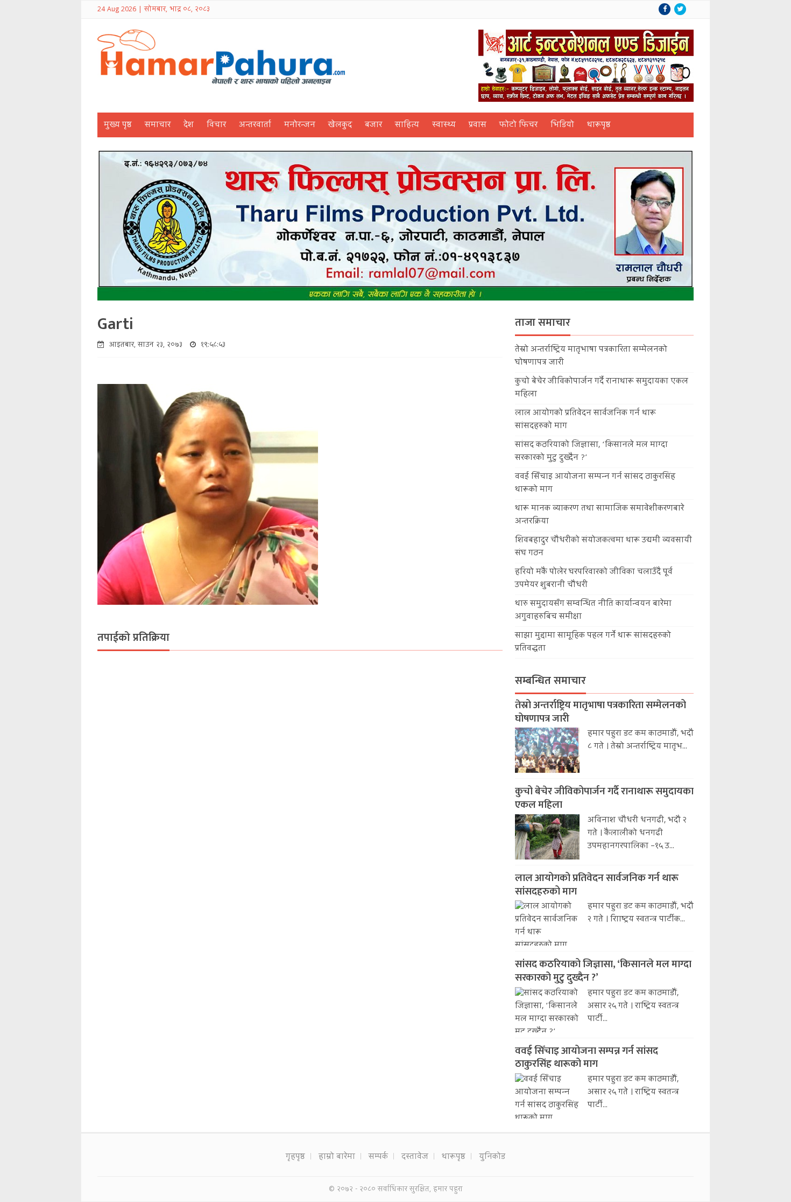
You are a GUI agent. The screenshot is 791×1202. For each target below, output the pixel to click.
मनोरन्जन (299, 125)
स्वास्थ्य (444, 125)
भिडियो (562, 125)
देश (188, 125)
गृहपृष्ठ (295, 1157)
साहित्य (407, 125)
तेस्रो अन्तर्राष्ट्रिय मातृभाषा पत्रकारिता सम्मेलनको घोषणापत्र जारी (600, 712)
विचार (216, 125)
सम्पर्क (378, 1157)
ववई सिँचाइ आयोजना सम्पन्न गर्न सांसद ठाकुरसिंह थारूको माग (586, 1058)
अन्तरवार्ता (255, 125)
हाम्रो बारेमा (337, 1157)
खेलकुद (340, 125)
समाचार (158, 125)
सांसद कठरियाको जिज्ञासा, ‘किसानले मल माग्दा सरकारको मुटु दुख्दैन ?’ (603, 971)
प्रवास (477, 125)
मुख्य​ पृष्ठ (118, 125)
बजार (373, 125)
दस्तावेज (414, 1157)
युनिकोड (492, 1157)
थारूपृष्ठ (599, 125)
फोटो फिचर (518, 125)
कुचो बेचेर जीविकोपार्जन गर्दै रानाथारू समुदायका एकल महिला (604, 798)
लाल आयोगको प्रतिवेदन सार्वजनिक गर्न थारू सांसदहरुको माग (597, 885)
